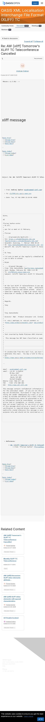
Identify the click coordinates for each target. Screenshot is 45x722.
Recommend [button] (38, 58)
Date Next (9, 143)
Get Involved (6, 685)
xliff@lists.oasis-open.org (20, 193)
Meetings (36, 26)
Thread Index (10, 153)
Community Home (7, 26)
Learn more (28, 716)
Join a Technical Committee (11, 691)
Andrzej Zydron (22, 71)
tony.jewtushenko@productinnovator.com (23, 245)
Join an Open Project (9, 688)
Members (5, 29)
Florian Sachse (10, 545)
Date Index (7, 151)
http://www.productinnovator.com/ (19, 322)
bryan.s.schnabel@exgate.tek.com (22, 239)
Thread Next (10, 141)
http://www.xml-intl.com (17, 385)
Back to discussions (11, 38)
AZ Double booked (11, 618)
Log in (35, 3)
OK (41, 719)
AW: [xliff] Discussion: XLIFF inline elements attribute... (12, 578)
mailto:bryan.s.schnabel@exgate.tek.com (21, 241)
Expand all (28, 41)
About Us (5, 710)
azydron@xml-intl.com (33, 190)
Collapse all (38, 41)
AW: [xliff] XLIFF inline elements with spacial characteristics (12, 599)
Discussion (22, 26)
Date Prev (6, 138)
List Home (9, 155)
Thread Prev (10, 140)
